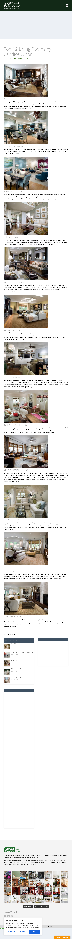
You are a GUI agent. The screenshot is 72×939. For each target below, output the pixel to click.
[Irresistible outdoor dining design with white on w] (48, 899)
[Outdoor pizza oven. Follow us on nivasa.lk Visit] (24, 875)
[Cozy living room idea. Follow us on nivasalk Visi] (32, 899)
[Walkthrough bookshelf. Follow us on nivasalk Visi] (7, 883)
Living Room (27, 59)
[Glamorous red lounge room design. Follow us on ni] (56, 891)
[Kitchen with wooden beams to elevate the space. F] (64, 875)
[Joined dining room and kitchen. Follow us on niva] (32, 883)
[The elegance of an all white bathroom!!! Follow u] (64, 899)
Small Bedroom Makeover (19, 644)
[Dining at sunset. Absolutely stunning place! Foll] (24, 883)
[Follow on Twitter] (12, 916)
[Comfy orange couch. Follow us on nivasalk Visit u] (7, 891)
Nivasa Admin (9, 59)
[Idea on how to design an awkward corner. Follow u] (48, 883)
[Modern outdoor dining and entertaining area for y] (56, 899)
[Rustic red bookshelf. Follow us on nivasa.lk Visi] (32, 891)
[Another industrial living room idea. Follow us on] (40, 883)
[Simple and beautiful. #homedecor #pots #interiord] (16, 875)
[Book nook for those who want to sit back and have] (48, 875)
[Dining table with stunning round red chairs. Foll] (24, 891)
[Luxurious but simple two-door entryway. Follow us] (40, 899)
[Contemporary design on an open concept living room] (64, 891)
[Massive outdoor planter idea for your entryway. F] (40, 875)
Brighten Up (15, 660)
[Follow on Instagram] (8, 916)
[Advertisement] (36, 26)
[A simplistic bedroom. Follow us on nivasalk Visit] (64, 883)
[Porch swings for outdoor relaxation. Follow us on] (7, 899)
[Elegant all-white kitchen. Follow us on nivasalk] (16, 899)
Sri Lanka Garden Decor (18, 669)
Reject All (23, 932)
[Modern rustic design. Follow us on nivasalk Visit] (24, 899)
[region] (23, 926)
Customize (11, 932)
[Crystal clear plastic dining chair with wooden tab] (16, 883)
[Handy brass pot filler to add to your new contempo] (56, 875)
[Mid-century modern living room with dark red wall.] (40, 891)
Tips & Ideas (35, 59)
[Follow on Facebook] (5, 916)
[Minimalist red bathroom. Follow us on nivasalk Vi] (16, 891)
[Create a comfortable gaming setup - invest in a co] (7, 875)
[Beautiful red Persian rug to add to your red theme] (48, 891)
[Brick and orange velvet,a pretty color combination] (56, 883)
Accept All (34, 932)
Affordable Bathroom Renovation (22, 652)
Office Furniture (16, 677)
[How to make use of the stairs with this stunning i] (32, 875)
